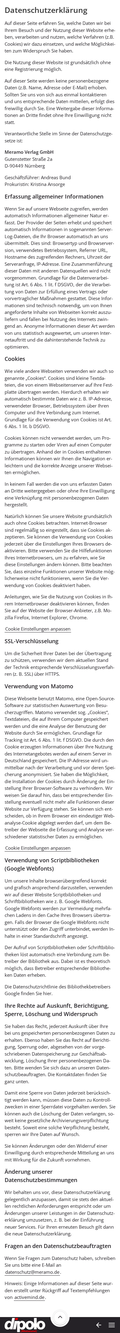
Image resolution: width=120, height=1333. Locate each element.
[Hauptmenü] (112, 1325)
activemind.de (29, 1297)
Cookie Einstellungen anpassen (37, 629)
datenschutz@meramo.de (32, 1272)
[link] (60, 1317)
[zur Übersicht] (99, 1325)
